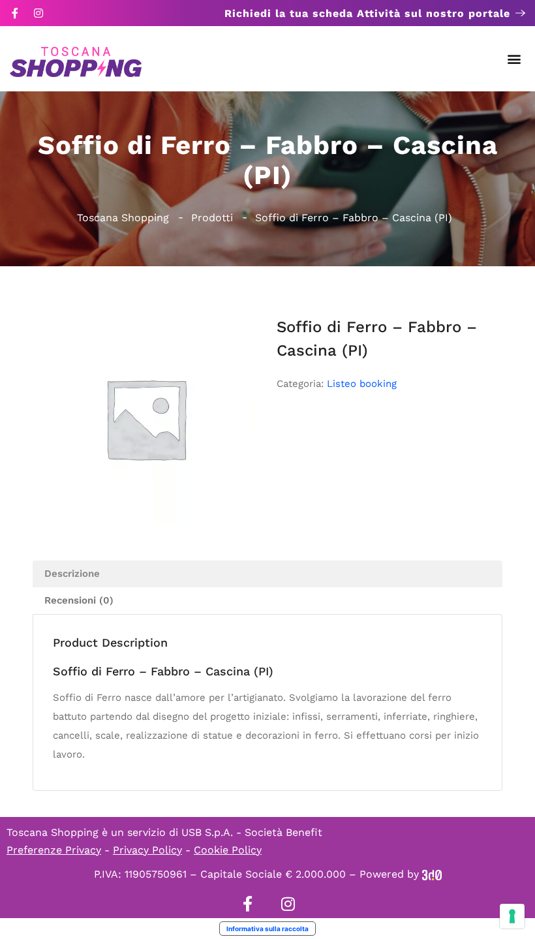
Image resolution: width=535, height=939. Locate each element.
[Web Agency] (432, 874)
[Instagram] (38, 13)
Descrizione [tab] (72, 573)
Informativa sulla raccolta (267, 928)
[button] (514, 59)
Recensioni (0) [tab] (79, 600)
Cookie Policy (228, 850)
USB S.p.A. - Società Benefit (251, 832)
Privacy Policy (147, 850)
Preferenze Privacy (54, 850)
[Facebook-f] (15, 13)
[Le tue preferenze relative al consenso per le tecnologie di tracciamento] (512, 916)
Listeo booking (362, 384)
